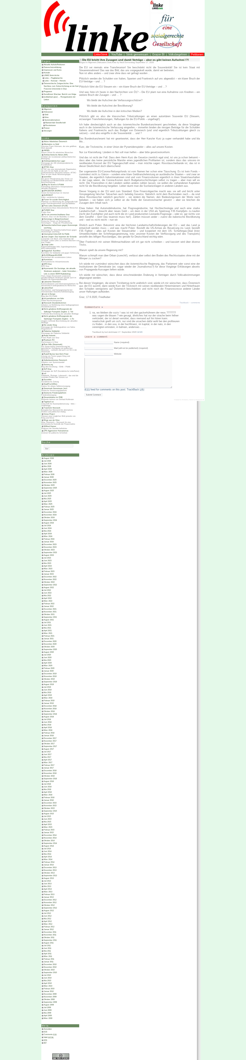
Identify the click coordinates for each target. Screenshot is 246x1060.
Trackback (184, 303)
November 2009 (50, 997)
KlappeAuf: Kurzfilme (52, 251)
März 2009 (48, 1018)
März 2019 (48, 698)
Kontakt (47, 73)
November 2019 (50, 676)
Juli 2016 (47, 784)
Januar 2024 (49, 542)
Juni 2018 (48, 722)
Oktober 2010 (49, 970)
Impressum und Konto (53, 70)
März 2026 (48, 472)
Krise (47, 117)
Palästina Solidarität (52, 331)
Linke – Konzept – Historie (55, 81)
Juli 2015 (47, 816)
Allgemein (48, 109)
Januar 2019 (49, 703)
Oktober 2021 (49, 614)
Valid (49, 1037)
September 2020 (50, 649)
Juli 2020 (47, 655)
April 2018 (48, 727)
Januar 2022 (49, 606)
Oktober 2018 (49, 711)
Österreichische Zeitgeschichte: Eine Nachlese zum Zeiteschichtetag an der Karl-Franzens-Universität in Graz (61, 86)
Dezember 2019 (50, 674)
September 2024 (50, 520)
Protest (47, 128)
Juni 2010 (48, 978)
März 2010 (48, 986)
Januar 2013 (49, 897)
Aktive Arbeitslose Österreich (55, 141)
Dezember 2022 (50, 577)
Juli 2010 (47, 975)
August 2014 (49, 846)
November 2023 (50, 547)
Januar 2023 (49, 574)
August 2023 (49, 555)
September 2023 (50, 552)
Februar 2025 (49, 507)
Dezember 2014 (50, 835)
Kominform (48, 260)
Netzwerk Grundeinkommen (55, 303)
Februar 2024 (49, 539)
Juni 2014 (48, 851)
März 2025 (48, 504)
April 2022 (48, 598)
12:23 (139, 332)
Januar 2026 (49, 477)
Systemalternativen (52, 120)
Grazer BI (158, 54)
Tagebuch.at (49, 402)
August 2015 (49, 814)
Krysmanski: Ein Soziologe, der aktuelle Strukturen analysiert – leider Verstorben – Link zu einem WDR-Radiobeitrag (60, 271)
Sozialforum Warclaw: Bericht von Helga (60, 94)
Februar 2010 (49, 989)
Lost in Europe (49, 294)
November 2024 (50, 515)
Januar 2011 (48, 962)
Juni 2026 (48, 464)
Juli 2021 (47, 622)
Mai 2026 (47, 466)
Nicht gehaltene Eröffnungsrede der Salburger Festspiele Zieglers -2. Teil (58, 310)
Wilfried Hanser (50, 426)
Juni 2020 (48, 657)
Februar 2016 (49, 797)
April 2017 (48, 760)
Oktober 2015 (49, 808)
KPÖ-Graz (48, 264)
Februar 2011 (49, 959)
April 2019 (48, 695)
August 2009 (49, 1005)
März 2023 (48, 569)
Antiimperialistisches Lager (54, 161)
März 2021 (48, 633)
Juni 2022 (48, 593)
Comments (50, 1034)
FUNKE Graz (49, 210)
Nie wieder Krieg (50, 325)
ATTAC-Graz (49, 167)
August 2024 (49, 523)
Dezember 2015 (50, 803)
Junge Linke (48, 245)
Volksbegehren (177, 54)
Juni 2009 (48, 1010)
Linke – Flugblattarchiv (54, 78)
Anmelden (48, 1029)
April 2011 (48, 954)
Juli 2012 (47, 913)
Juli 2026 (47, 461)
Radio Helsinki (49, 336)
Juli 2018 (47, 719)
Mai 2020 (47, 660)
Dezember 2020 (50, 641)
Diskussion (48, 112)
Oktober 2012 (49, 905)
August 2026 (49, 458)
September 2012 (50, 908)
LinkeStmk (100, 54)
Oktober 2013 (49, 873)
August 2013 (49, 878)
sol (45, 373)
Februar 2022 (49, 604)
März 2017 (48, 762)
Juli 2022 (47, 590)
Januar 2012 (49, 929)
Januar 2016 (49, 800)
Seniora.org (48, 365)
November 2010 (50, 967)
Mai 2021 (47, 628)
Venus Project (49, 414)
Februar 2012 (49, 927)
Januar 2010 (49, 991)
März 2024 (48, 536)
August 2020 (49, 652)
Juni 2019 (48, 690)
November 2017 (50, 741)
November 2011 (50, 935)
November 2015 (50, 806)
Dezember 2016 (50, 771)
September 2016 (50, 779)
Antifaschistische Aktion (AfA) (56, 155)
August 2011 (49, 943)
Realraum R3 (49, 340)
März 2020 (48, 666)
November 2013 (50, 870)
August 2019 (49, 684)
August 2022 (49, 587)
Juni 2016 (48, 787)
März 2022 (48, 601)
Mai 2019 (47, 692)
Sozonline (48, 380)
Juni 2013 (48, 884)
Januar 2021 (49, 639)
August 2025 (49, 491)
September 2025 (50, 488)
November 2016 (50, 773)
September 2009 (50, 1002)
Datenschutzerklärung (52, 67)
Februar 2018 (49, 733)
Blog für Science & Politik (54, 185)
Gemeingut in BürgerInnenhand (56, 219)
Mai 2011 (47, 951)
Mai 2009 (47, 1013)
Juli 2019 (47, 687)
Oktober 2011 (49, 937)
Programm (48, 91)
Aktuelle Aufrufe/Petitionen (54, 65)
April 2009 (48, 1016)
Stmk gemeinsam (137, 54)
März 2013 (48, 892)
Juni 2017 (48, 754)
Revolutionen (50, 125)
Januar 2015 (49, 832)
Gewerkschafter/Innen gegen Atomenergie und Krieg (60, 226)
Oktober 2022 (49, 582)
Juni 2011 (47, 948)
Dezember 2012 (50, 900)
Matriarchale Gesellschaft (55, 123)
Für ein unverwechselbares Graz (57, 215)
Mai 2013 (47, 886)
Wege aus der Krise (52, 420)
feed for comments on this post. (105, 389)
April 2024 (48, 534)
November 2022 (50, 579)
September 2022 (50, 585)
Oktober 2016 (49, 776)
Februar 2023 (49, 571)
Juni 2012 (48, 916)
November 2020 (50, 644)
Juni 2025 (48, 496)
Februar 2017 (49, 765)
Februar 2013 (49, 894)
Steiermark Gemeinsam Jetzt (55, 388)
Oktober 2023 (49, 550)
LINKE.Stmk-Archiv (51, 75)
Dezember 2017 (50, 738)
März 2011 (48, 956)
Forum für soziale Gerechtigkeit (56, 200)
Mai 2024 (47, 531)
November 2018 (50, 709)
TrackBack (135, 389)
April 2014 (48, 857)
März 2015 (48, 827)
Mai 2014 (47, 854)
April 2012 (48, 921)
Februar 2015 (49, 830)
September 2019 (50, 682)
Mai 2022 (47, 596)
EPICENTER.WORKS (53, 191)
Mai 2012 (47, 919)
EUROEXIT (48, 195)
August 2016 (49, 781)
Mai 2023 (47, 563)
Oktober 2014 (49, 841)
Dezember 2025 (50, 480)
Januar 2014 (49, 865)
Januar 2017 (49, 768)
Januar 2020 (49, 671)
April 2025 (48, 501)
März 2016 (48, 795)
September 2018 (50, 714)
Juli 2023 (47, 558)
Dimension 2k (199, 399)
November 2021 (50, 612)
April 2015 (48, 824)
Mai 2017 (47, 757)
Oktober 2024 (49, 517)
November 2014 (50, 838)
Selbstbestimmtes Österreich (55, 360)
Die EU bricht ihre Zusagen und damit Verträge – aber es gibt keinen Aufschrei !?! (135, 59)
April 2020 (48, 663)
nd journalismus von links (54, 298)
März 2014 (48, 859)
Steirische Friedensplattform (55, 393)
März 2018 (48, 730)
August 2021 (49, 620)
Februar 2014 (49, 862)
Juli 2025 (47, 493)
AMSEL (47, 150)
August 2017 (49, 749)
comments (195, 303)
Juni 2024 (48, 528)
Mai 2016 (47, 789)
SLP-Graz (48, 369)
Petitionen (197, 54)
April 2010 (48, 983)
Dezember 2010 (50, 964)
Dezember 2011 (50, 932)
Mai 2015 (47, 822)
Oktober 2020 (49, 647)
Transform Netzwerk (52, 408)
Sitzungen (48, 131)
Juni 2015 (48, 819)
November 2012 (50, 902)
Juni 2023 (48, 561)
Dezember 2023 (50, 544)
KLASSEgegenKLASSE (53, 255)
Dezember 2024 (50, 512)
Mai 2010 (47, 981)
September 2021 (50, 617)
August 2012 (49, 911)
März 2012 (48, 924)
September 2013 (50, 876)
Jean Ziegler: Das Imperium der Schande (60, 237)
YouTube (116, 54)
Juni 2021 (48, 625)
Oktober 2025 (49, 485)
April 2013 (48, 889)
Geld (46, 115)
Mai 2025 (47, 499)
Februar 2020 (49, 668)
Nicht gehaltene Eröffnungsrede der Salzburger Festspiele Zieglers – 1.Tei (59, 317)
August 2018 (49, 717)
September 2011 (50, 940)
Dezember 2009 (50, 994)
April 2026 (48, 469)
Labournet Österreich (52, 282)
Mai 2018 (47, 725)
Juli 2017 (47, 752)
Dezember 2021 (50, 609)
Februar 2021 (49, 636)
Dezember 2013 (50, 867)
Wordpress (185, 399)
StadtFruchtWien (50, 384)
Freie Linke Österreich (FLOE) (56, 206)
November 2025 (50, 482)
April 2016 (48, 792)
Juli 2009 (47, 1007)
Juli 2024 (47, 526)
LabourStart (48, 288)
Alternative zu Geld (51, 144)
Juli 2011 (47, 946)
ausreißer (47, 177)
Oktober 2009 (49, 999)
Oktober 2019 (49, 679)
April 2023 (48, 566)
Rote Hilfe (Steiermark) (53, 344)
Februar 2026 (49, 474)
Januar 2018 (49, 736)
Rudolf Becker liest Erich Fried (56, 354)
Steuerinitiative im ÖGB (53, 397)
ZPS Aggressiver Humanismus (56, 431)
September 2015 (50, 811)
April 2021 (48, 631)
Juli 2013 (47, 881)
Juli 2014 (47, 849)
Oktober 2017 (49, 744)
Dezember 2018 (50, 706)
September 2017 (50, 746)
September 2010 (50, 972)
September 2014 (50, 843)
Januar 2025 (49, 509)
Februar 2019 (49, 701)
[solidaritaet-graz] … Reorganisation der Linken (60, 98)
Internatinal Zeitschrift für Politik (56, 234)
